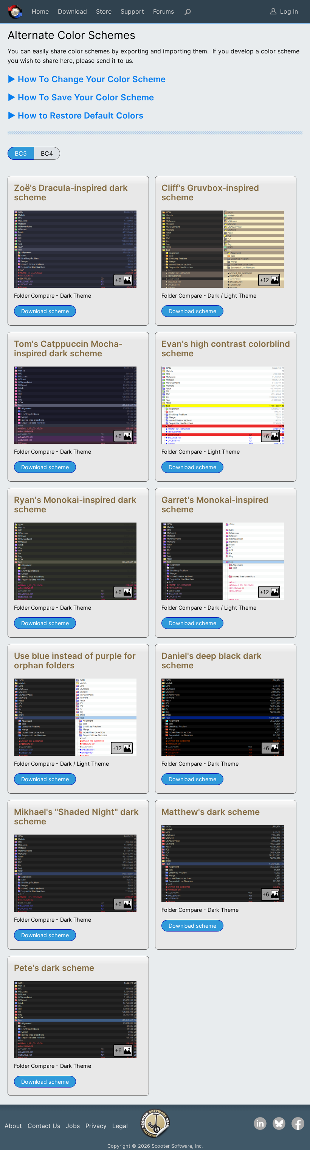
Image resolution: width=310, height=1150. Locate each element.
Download (72, 11)
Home (40, 11)
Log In (289, 11)
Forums (163, 11)
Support (132, 11)
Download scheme (45, 311)
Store (104, 11)
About (13, 1126)
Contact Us (44, 1126)
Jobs (73, 1126)
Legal (120, 1126)
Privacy (96, 1126)
